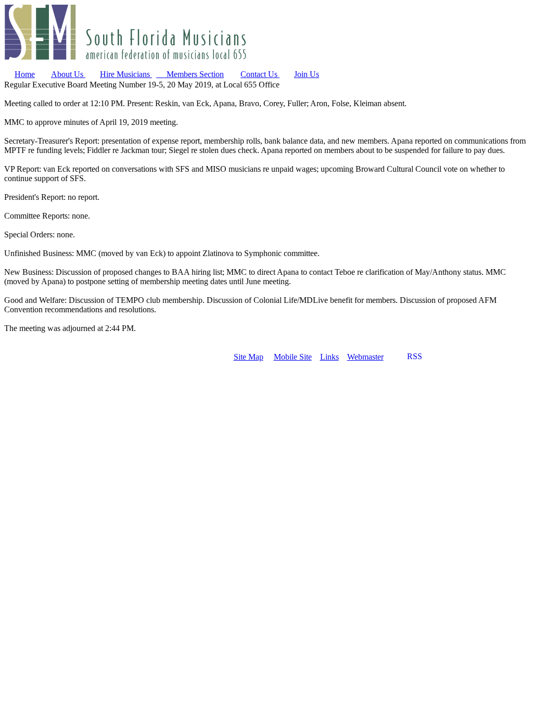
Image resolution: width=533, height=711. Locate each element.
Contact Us (260, 74)
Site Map (248, 356)
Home (25, 74)
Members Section (190, 74)
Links (329, 356)
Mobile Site (293, 356)
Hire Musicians (126, 74)
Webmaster (365, 356)
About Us (68, 74)
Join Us (306, 74)
